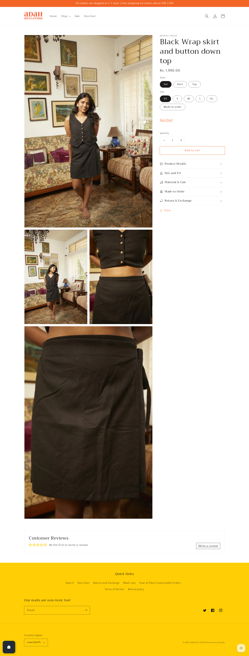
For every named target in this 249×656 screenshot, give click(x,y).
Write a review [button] (208, 546)
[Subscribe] (86, 610)
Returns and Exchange (106, 583)
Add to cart (192, 150)
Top (194, 84)
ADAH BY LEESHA (198, 643)
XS (165, 98)
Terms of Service (114, 589)
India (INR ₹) (33, 642)
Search (70, 583)
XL (211, 98)
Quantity (164, 133)
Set (166, 84)
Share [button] (167, 210)
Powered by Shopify (216, 643)
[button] (207, 16)
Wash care (129, 583)
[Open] (9, 647)
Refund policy (136, 589)
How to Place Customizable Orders (160, 583)
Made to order (173, 107)
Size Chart (166, 120)
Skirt (180, 84)
